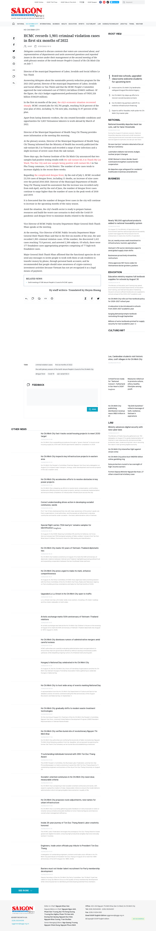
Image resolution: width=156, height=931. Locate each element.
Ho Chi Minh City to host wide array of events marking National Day (71, 685)
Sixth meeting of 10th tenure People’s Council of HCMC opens (50, 282)
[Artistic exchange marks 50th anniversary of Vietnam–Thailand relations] (25, 624)
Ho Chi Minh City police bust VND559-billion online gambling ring (125, 458)
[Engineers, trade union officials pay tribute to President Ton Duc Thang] (25, 853)
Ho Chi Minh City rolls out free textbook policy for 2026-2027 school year (126, 300)
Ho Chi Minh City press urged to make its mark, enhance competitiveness (66, 572)
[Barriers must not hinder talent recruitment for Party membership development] (25, 876)
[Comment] (13, 76)
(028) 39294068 (18, 920)
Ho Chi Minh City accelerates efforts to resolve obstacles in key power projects (69, 480)
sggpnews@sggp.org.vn (20, 924)
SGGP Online (39, 2)
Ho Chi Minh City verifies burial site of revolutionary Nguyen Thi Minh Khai (69, 732)
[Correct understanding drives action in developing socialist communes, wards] (25, 510)
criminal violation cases (44, 365)
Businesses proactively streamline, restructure (122, 256)
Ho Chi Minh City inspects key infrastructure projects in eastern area (69, 457)
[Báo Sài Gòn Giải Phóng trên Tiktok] (107, 2)
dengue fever (40, 374)
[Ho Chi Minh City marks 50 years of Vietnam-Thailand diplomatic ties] (25, 556)
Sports (81, 24)
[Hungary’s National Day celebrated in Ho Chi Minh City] (25, 670)
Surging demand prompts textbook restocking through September (122, 315)
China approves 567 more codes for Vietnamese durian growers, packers (123, 264)
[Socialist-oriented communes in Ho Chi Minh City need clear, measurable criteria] (25, 785)
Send (94, 409)
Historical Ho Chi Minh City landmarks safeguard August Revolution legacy (126, 88)
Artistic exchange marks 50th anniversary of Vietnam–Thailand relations (69, 618)
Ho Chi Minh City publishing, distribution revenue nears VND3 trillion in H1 (116, 411)
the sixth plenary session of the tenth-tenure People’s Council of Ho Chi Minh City (64, 369)
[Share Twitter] (13, 51)
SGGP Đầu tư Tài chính (68, 2)
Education (73, 24)
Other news (19, 429)
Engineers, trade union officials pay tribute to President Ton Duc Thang (69, 847)
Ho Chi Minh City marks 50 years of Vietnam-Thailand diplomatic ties (70, 549)
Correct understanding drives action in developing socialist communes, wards (67, 503)
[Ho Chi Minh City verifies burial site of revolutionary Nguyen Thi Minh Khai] (25, 739)
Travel (131, 24)
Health (64, 24)
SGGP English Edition (27, 13)
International (45, 24)
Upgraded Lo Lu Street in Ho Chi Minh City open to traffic (66, 594)
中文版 (81, 2)
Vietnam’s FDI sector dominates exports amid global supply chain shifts (124, 249)
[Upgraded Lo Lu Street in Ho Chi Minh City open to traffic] (25, 601)
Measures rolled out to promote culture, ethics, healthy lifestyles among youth (136, 384)
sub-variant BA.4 (63, 374)
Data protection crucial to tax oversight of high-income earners (125, 465)
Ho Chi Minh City (32, 24)
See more (24, 890)
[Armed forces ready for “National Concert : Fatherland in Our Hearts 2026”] (116, 371)
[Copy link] (13, 70)
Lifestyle (123, 24)
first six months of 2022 (63, 365)
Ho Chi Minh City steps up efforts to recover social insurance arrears (125, 96)
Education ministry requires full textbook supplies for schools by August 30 (126, 277)
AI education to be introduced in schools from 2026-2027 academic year (124, 307)
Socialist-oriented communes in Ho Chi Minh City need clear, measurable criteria (68, 778)
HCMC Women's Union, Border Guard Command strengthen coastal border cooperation (123, 161)
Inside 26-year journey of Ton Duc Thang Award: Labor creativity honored (70, 824)
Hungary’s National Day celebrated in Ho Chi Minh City (65, 662)
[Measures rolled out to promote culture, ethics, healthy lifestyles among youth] (136, 371)
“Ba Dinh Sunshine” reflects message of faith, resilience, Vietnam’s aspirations (136, 411)
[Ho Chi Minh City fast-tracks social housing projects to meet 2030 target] (25, 441)
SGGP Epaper (92, 2)
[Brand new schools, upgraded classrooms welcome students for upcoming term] (126, 55)
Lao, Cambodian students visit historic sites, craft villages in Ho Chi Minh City (125, 357)
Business (56, 24)
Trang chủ (13, 24)
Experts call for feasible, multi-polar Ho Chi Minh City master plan (128, 111)
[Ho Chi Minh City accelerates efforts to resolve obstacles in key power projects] (25, 487)
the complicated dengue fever (49, 175)
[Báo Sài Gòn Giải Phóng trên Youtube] (104, 2)
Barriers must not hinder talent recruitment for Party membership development (70, 869)
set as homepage (138, 919)
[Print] (13, 63)
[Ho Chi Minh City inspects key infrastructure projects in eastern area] (25, 464)
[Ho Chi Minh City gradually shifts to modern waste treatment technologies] (25, 716)
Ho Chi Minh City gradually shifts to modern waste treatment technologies (68, 709)
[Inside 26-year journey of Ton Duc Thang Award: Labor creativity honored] (25, 830)
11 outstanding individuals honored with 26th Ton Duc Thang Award (68, 755)
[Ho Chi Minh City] (13, 83)
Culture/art (91, 24)
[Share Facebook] (13, 44)
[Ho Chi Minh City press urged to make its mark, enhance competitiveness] (25, 579)
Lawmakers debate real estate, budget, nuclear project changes (124, 153)
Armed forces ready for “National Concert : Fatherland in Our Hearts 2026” (116, 384)
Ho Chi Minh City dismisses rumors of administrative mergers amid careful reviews (70, 640)
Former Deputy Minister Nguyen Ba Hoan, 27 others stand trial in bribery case (126, 473)
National (20, 24)
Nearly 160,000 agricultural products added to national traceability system (125, 221)
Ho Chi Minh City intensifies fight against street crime (124, 450)
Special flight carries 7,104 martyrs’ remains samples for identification (66, 526)
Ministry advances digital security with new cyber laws (125, 428)
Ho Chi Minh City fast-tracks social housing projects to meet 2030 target (70, 434)
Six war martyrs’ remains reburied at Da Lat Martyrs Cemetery (125, 145)
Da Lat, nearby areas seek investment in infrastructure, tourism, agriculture (124, 241)
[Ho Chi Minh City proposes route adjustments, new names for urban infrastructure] (25, 808)
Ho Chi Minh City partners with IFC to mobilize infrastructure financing (126, 104)
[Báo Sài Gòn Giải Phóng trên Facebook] (100, 2)
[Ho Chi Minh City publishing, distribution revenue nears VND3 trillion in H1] (116, 398)
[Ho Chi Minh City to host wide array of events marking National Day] (25, 693)
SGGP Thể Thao (52, 2)
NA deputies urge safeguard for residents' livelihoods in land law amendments (125, 170)
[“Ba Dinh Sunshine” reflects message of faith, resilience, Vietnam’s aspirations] (136, 398)
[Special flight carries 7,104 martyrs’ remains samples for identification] (25, 533)
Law (99, 24)
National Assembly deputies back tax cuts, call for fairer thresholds (125, 125)
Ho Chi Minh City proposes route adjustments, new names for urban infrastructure (68, 801)
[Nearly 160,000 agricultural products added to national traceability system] (126, 200)
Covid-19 (51, 374)
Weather (139, 24)
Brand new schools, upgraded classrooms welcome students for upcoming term (127, 78)
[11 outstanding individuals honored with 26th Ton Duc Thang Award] (25, 762)
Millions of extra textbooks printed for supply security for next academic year (126, 322)
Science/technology (111, 24)
